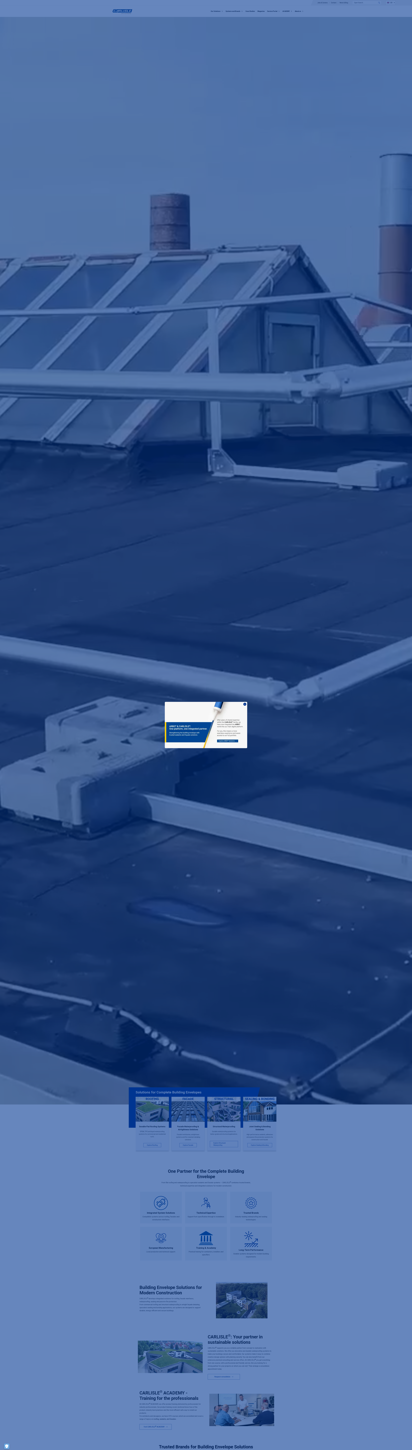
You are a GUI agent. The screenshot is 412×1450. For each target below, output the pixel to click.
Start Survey (371, 1441)
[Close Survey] (406, 1404)
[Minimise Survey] (401, 1404)
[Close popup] (244, 704)
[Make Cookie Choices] (6, 1446)
